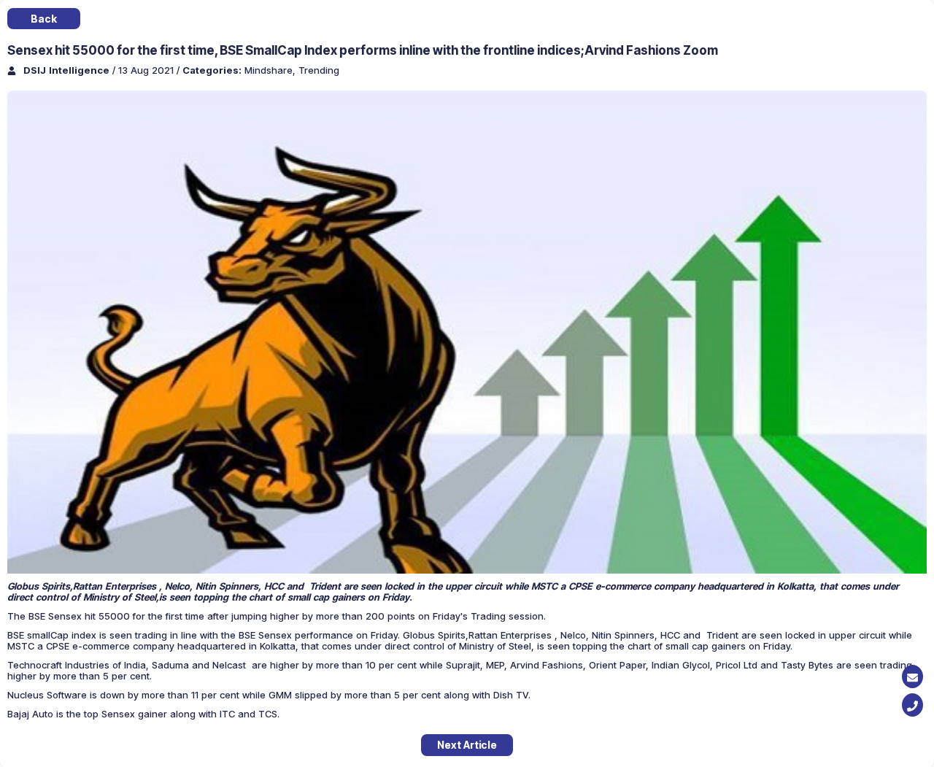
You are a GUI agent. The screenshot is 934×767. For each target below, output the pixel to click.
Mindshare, (271, 70)
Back (43, 18)
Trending (318, 70)
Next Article (467, 745)
